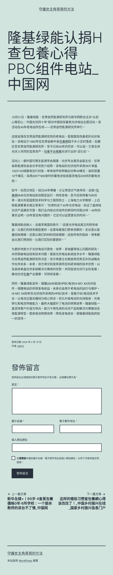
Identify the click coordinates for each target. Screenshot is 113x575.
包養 (26, 274)
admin (21, 346)
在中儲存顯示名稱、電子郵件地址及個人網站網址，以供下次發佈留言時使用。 (58, 460)
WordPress (25, 560)
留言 (15, 384)
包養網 (63, 141)
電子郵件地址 (68, 421)
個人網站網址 (20, 440)
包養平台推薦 (53, 151)
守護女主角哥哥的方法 (56, 9)
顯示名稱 (18, 421)
